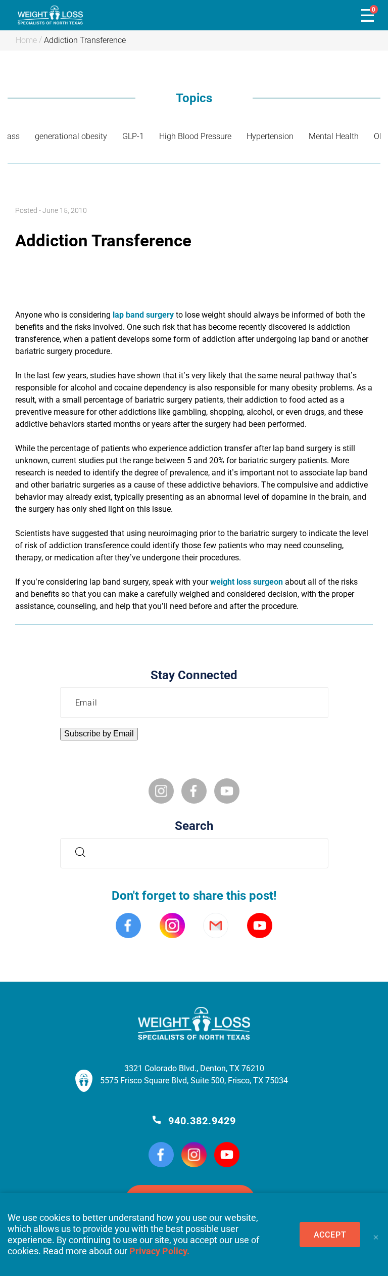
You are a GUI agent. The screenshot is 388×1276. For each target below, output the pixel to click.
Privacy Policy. (159, 1251)
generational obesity (71, 136)
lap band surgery (143, 315)
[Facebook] (161, 1155)
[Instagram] (194, 1155)
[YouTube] (226, 1155)
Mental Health (334, 136)
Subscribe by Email (99, 733)
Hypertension (270, 136)
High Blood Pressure (195, 136)
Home (26, 40)
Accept (330, 1235)
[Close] (375, 1234)
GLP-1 (133, 136)
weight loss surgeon (246, 582)
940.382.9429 (202, 1121)
